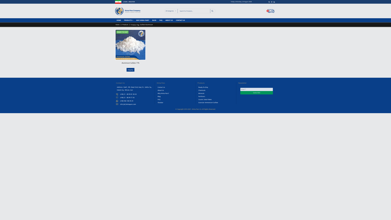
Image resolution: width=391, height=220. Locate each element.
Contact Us (180, 20)
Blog (154, 20)
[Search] (212, 11)
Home (119, 20)
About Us (169, 20)
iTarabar (160, 102)
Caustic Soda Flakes (205, 99)
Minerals (201, 93)
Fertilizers (201, 96)
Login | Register (129, 2)
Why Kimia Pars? (142, 20)
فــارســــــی (119, 2)
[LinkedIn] (274, 2)
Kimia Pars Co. (197, 109)
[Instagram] (271, 2)
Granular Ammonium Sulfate (208, 102)
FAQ (160, 20)
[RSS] (269, 2)
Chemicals (201, 90)
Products (128, 20)
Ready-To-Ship (203, 87)
